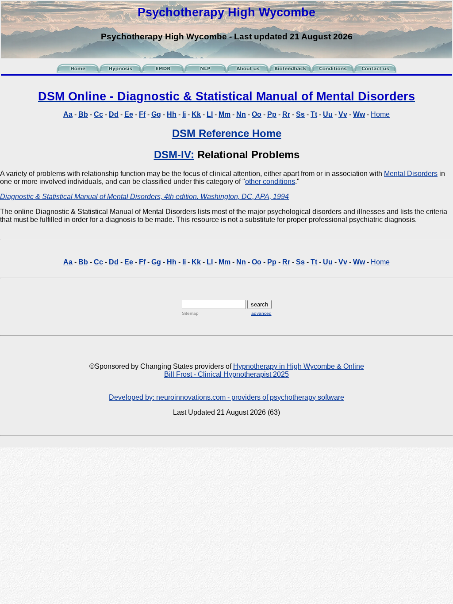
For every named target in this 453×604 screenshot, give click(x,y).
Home (380, 114)
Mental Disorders (411, 173)
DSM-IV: (174, 155)
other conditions (270, 181)
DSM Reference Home (226, 133)
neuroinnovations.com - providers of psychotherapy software (250, 397)
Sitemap (190, 313)
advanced (261, 313)
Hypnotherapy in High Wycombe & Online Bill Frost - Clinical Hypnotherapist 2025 (264, 370)
